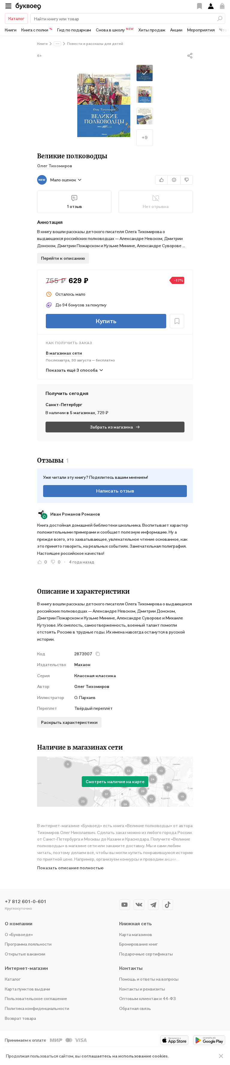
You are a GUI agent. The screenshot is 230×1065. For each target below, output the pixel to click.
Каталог (16, 18)
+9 (145, 137)
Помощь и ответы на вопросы (148, 979)
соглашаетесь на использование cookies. (125, 1055)
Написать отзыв (115, 491)
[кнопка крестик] (98, 654)
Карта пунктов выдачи (27, 988)
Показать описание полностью (70, 867)
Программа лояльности (28, 944)
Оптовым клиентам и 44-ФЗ (147, 998)
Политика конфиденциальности (37, 1008)
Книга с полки (36, 29)
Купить (106, 321)
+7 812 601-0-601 (25, 901)
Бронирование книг (138, 944)
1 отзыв (74, 206)
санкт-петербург (64, 404)
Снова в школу (114, 29)
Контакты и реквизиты (142, 988)
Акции (176, 29)
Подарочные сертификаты (146, 953)
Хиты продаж (151, 29)
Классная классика (95, 675)
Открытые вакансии (25, 953)
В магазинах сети (64, 352)
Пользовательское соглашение (36, 998)
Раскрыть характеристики (69, 722)
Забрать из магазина (111, 426)
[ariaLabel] (221, 1056)
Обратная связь (135, 1008)
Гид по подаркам (74, 29)
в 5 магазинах (80, 412)
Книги (10, 29)
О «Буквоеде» (19, 934)
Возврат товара (20, 1018)
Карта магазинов (135, 934)
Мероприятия (201, 29)
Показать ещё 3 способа (72, 370)
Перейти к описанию (63, 258)
